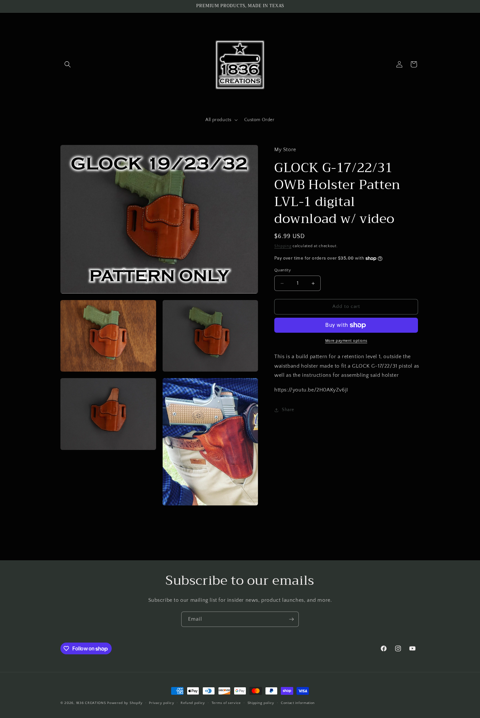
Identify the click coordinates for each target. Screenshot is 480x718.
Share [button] (288, 410)
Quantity (282, 270)
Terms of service (226, 703)
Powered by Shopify (125, 703)
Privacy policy (161, 703)
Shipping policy (261, 703)
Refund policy (193, 703)
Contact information (298, 703)
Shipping (283, 246)
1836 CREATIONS (91, 703)
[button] (67, 64)
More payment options (346, 341)
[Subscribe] (291, 619)
